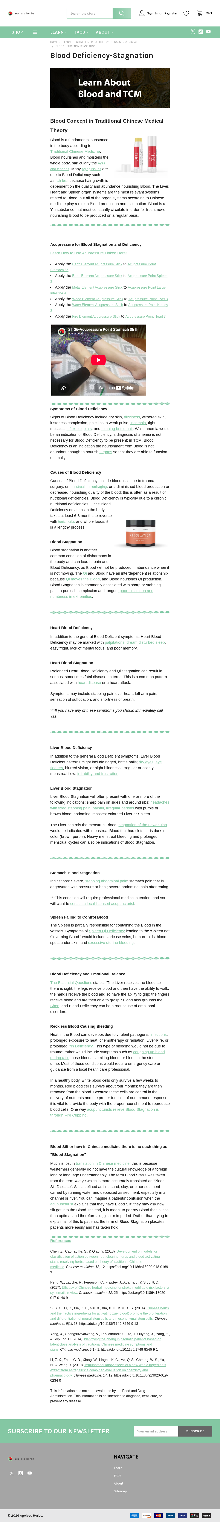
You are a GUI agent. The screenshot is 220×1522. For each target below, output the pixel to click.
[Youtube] (208, 32)
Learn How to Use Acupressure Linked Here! (88, 253)
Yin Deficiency (81, 1046)
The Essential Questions (71, 983)
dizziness (132, 417)
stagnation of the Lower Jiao (143, 825)
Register (170, 13)
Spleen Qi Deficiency (107, 931)
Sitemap (120, 1491)
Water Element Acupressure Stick (97, 305)
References (60, 1241)
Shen (54, 1006)
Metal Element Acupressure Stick (97, 287)
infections (158, 1034)
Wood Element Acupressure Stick (97, 299)
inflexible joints (79, 429)
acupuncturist (61, 1204)
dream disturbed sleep (146, 642)
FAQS (80, 32)
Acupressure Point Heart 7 (145, 316)
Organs (105, 452)
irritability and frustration (97, 774)
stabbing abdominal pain (106, 881)
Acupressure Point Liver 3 (148, 299)
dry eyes (146, 762)
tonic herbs (66, 521)
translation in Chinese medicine (103, 1163)
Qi (85, 573)
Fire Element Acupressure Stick (96, 316)
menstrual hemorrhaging (88, 487)
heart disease (89, 683)
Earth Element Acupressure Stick (97, 264)
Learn (57, 32)
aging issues (91, 169)
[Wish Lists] (187, 13)
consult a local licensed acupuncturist (102, 904)
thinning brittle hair (117, 429)
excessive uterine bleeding (111, 942)
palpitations (114, 642)
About (103, 32)
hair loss (61, 181)
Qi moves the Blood (83, 579)
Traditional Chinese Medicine (75, 151)
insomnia (138, 423)
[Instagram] (201, 32)
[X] (193, 32)
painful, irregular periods (113, 808)
